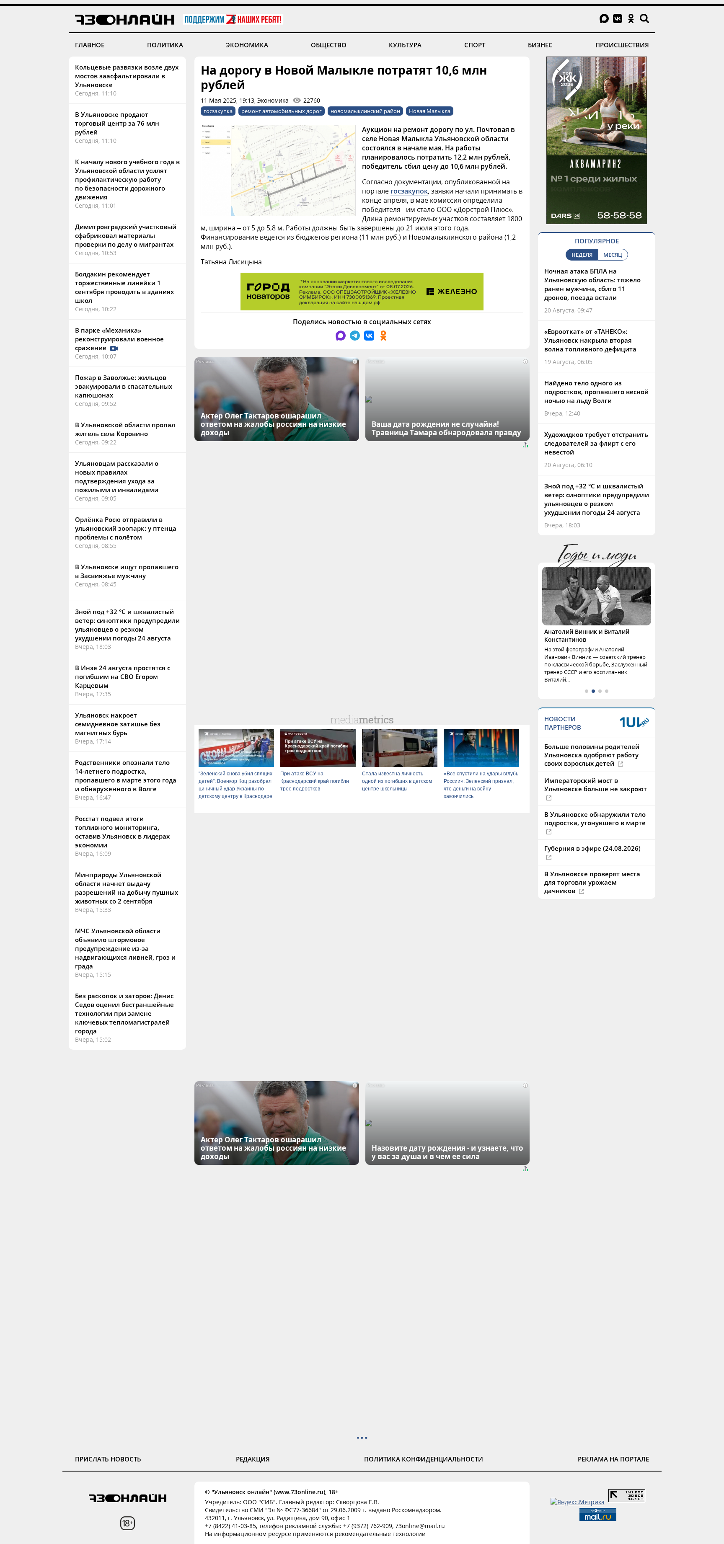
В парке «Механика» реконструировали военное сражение (119, 339)
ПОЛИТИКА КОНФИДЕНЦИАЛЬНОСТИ (423, 1459)
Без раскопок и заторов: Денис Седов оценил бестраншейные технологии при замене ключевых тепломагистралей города (124, 1013)
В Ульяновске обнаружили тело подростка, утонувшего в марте (595, 818)
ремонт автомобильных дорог (281, 111)
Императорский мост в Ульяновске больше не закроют (595, 784)
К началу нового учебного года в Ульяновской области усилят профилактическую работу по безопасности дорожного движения (127, 179)
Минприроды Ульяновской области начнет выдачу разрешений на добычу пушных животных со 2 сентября (126, 887)
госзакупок (409, 191)
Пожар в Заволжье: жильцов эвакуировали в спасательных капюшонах (123, 386)
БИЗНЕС (540, 45)
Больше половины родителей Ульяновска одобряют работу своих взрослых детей (591, 754)
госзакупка (218, 111)
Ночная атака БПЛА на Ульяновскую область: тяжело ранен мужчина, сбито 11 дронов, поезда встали (592, 284)
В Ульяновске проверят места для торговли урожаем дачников (592, 882)
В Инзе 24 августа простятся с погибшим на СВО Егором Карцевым (122, 676)
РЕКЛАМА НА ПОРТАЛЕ (613, 1459)
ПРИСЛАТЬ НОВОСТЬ (108, 1459)
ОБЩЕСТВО (328, 45)
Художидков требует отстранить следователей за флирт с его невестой (596, 443)
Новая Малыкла (429, 111)
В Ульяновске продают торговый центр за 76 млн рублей (117, 123)
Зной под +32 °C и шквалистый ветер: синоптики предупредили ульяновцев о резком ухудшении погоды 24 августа (127, 624)
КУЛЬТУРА (405, 45)
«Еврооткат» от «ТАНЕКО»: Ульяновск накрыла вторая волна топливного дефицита (590, 340)
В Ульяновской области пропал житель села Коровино (125, 429)
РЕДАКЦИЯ (253, 1459)
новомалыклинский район (365, 111)
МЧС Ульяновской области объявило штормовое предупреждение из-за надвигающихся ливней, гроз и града (125, 948)
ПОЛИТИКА (165, 45)
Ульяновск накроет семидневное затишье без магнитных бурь (117, 724)
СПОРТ (474, 45)
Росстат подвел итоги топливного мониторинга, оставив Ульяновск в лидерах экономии (122, 831)
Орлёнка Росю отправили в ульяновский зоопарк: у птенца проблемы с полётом (125, 528)
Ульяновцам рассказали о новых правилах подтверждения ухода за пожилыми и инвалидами (116, 476)
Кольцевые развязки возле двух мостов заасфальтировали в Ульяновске (126, 76)
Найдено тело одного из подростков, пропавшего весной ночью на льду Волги (596, 392)
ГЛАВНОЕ (89, 45)
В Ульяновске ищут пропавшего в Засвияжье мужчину (126, 571)
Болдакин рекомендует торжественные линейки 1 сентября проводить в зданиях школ (124, 287)
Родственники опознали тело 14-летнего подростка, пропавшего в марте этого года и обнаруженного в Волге (125, 775)
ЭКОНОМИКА (247, 45)
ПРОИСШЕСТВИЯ (622, 45)
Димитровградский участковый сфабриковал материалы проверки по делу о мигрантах (125, 235)
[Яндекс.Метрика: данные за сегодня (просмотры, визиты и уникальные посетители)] (578, 1502)
